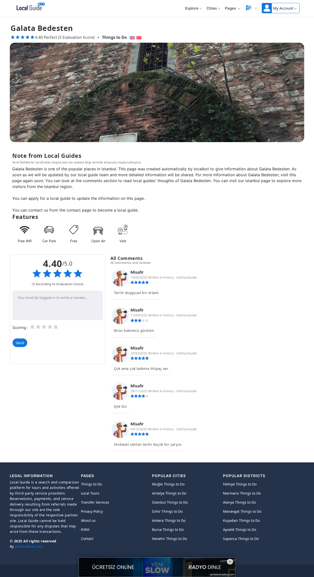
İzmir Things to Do (167, 511)
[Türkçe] (139, 37)
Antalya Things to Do (169, 493)
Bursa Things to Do (167, 529)
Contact (87, 538)
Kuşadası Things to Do (241, 520)
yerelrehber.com (29, 546)
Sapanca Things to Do (241, 538)
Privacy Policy (92, 511)
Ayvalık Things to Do (239, 529)
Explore (191, 8)
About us (88, 520)
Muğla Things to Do (168, 484)
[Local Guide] (29, 7)
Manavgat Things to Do (242, 511)
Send (20, 343)
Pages (231, 8)
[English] (131, 37)
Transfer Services (95, 502)
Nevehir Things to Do (169, 538)
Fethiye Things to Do (240, 484)
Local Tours (90, 493)
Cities (212, 8)
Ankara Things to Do (168, 520)
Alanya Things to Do (239, 502)
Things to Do (114, 37)
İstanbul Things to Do (170, 502)
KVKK (85, 529)
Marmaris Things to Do (242, 493)
